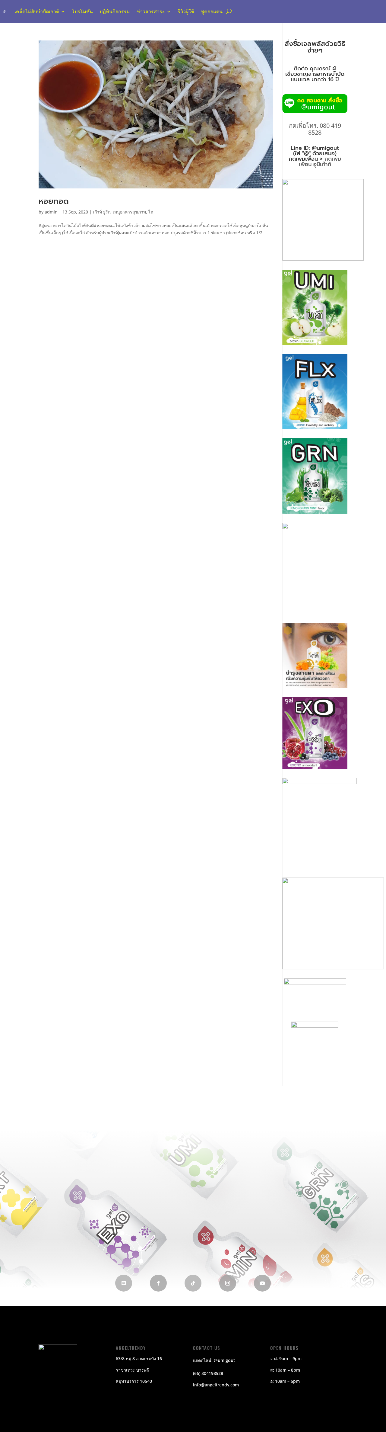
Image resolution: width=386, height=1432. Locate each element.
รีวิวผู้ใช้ (186, 11)
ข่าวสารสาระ (151, 11)
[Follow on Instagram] (227, 1283)
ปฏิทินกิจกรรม (115, 11)
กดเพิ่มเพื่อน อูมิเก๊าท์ (320, 162)
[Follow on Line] (123, 1283)
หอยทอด (54, 201)
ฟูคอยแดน (212, 11)
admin (51, 212)
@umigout (224, 1360)
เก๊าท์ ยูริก (101, 212)
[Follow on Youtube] (262, 1283)
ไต (150, 212)
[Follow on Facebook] (158, 1283)
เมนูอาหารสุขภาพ (129, 212)
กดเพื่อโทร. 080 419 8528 (315, 129)
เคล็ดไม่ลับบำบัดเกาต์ (36, 11)
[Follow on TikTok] (193, 1283)
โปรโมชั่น (82, 11)
